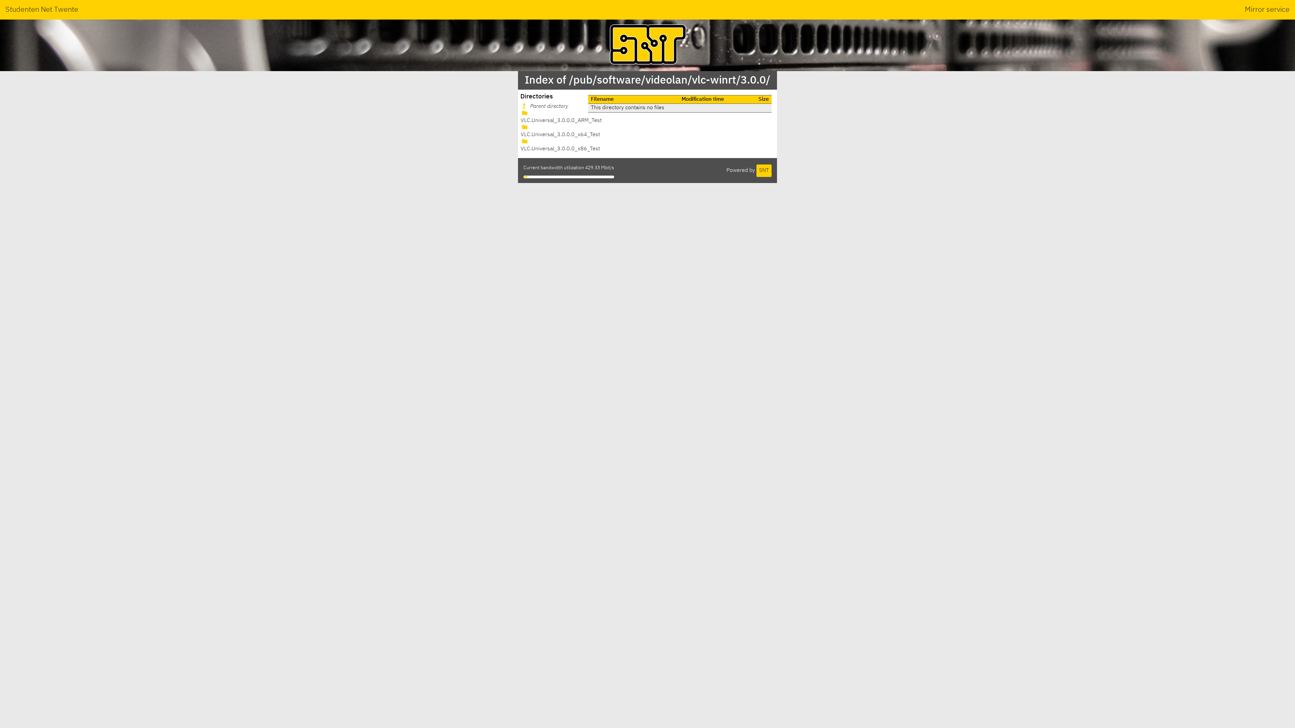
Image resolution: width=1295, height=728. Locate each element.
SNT (764, 170)
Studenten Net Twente (41, 9)
